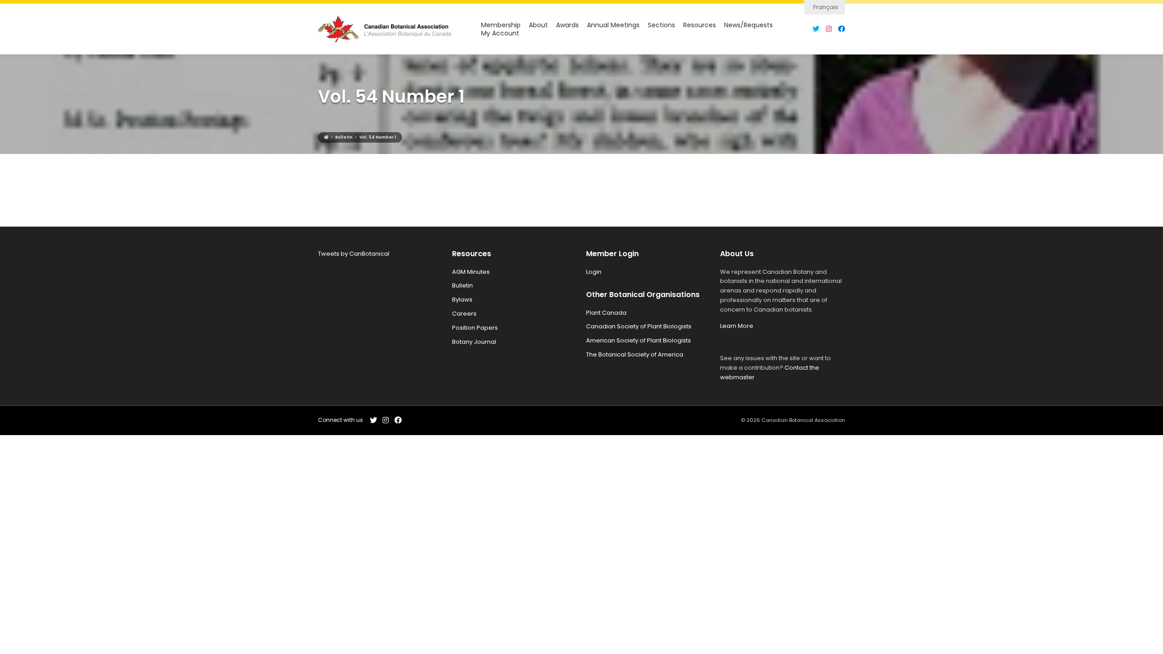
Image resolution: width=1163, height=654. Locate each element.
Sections (661, 25)
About (538, 25)
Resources (699, 25)
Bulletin (462, 285)
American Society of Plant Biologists (638, 340)
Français (825, 7)
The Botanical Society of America (634, 354)
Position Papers (475, 327)
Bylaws (462, 299)
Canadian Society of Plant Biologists (638, 326)
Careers (464, 313)
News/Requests (748, 25)
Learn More (736, 326)
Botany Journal (474, 341)
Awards (567, 25)
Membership (501, 25)
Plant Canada (606, 312)
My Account (500, 33)
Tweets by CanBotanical (353, 253)
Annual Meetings (613, 25)
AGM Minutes (471, 272)
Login (593, 272)
